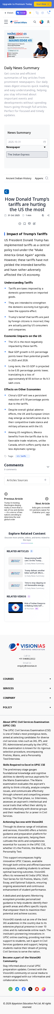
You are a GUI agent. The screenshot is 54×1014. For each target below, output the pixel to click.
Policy (27, 707)
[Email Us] (42, 13)
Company (27, 697)
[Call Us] (37, 12)
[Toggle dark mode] (30, 12)
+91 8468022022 (27, 658)
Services (27, 688)
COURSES (27, 678)
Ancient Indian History (18, 178)
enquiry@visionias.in (27, 665)
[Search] (35, 22)
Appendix (40, 178)
